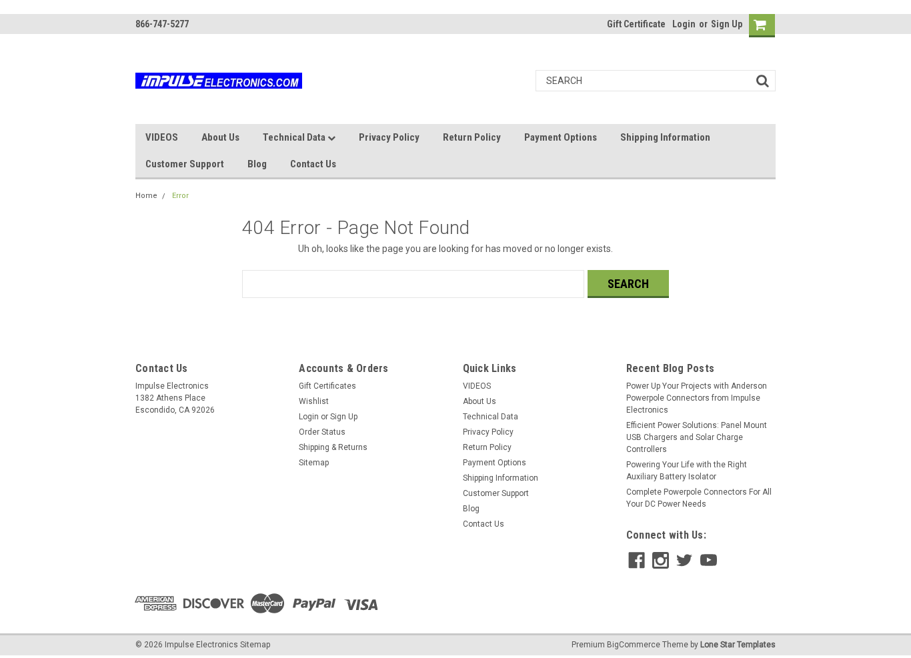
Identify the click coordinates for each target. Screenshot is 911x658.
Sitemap (314, 462)
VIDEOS (161, 137)
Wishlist (314, 401)
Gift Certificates (327, 386)
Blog (257, 164)
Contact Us (313, 164)
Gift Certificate (636, 24)
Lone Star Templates (738, 644)
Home (146, 195)
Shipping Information (665, 137)
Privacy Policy (389, 137)
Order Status (322, 432)
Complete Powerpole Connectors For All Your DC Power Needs (699, 498)
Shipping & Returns (333, 447)
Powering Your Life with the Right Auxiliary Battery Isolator (686, 470)
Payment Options (560, 137)
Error (180, 195)
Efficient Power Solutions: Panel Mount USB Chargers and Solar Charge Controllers (696, 437)
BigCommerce (633, 644)
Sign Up (726, 24)
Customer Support (184, 164)
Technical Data (295, 137)
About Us (220, 137)
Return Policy (472, 137)
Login (684, 24)
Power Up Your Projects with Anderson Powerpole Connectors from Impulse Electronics (696, 398)
